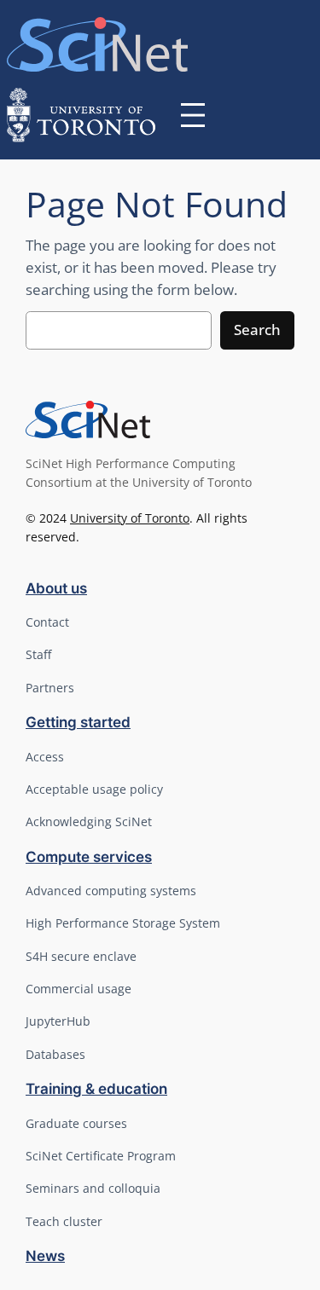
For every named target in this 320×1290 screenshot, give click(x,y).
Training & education (96, 1088)
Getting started (78, 722)
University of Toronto (129, 518)
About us (56, 588)
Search (257, 329)
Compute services (89, 856)
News (45, 1255)
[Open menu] (192, 115)
